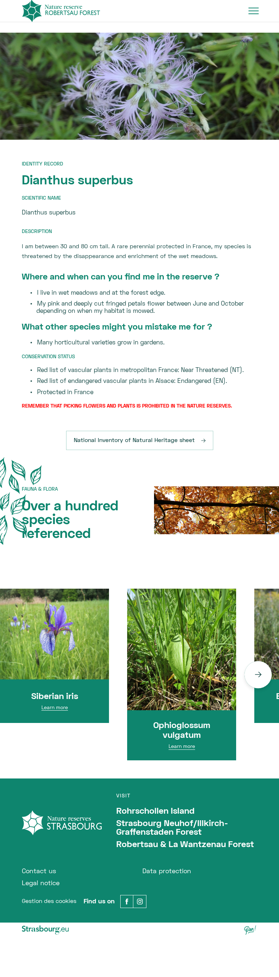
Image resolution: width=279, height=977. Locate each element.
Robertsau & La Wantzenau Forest (185, 845)
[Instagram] (139, 901)
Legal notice (41, 883)
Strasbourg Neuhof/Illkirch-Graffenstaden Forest (172, 828)
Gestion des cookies (49, 901)
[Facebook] (126, 901)
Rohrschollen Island (155, 811)
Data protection (166, 871)
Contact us (39, 871)
